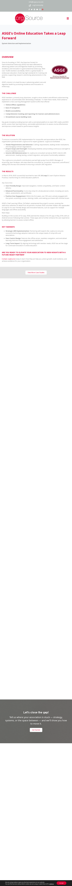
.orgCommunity (37, 5)
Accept (61, 883)
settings (51, 884)
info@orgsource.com (36, 2)
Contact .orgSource (8, 259)
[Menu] (67, 18)
